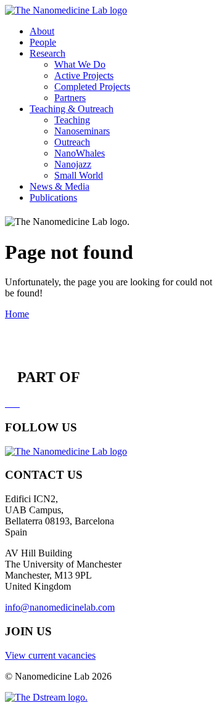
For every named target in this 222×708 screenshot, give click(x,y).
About (42, 31)
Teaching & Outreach (71, 109)
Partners (70, 97)
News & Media (59, 186)
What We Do (79, 64)
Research (47, 53)
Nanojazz (72, 164)
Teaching (72, 120)
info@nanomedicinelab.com (60, 607)
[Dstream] (46, 697)
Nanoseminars (82, 131)
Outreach (72, 142)
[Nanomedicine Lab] (66, 10)
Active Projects (83, 75)
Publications (53, 197)
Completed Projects (92, 86)
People (43, 42)
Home (17, 314)
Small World (78, 175)
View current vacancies (50, 655)
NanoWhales (79, 153)
